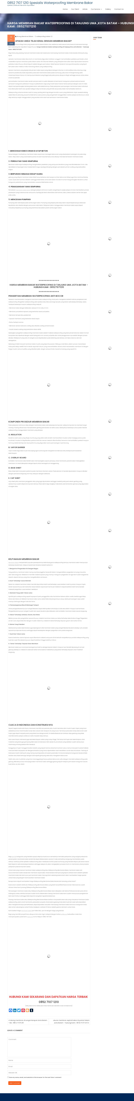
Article (84, 9)
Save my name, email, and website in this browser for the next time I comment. (35, 1077)
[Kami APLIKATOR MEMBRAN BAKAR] (110, 311)
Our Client (75, 9)
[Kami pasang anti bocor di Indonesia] (110, 567)
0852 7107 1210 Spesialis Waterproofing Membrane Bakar (50, 3)
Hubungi (30, 917)
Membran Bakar (13, 562)
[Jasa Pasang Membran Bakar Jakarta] (110, 238)
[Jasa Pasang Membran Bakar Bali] (110, 129)
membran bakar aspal (23, 190)
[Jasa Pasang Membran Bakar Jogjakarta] (110, 384)
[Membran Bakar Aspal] (110, 93)
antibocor (64, 914)
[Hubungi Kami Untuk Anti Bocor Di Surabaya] (110, 202)
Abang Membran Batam (25, 36)
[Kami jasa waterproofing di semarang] (110, 421)
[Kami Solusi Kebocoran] (110, 275)
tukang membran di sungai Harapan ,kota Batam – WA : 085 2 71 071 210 (27, 1021)
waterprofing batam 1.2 (44, 36)
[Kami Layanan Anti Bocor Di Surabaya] (110, 348)
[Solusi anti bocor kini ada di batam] (110, 457)
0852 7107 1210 (49, 1002)
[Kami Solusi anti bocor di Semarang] (110, 494)
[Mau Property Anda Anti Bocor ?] (110, 530)
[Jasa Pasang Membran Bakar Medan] (110, 166)
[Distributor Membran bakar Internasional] (110, 56)
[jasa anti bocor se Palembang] (110, 603)
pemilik (14, 856)
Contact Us (119, 9)
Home (65, 9)
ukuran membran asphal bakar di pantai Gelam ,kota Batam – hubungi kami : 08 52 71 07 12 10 (71, 1021)
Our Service (95, 9)
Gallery (108, 9)
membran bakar (26, 911)
